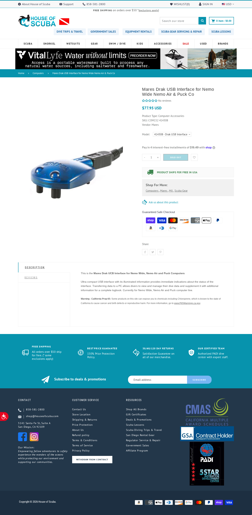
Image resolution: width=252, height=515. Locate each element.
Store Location (81, 414)
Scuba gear (181, 190)
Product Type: (150, 116)
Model (145, 134)
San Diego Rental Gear (140, 435)
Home (21, 73)
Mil (171, 190)
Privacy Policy (81, 450)
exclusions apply (148, 10)
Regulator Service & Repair (143, 440)
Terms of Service (82, 445)
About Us (78, 430)
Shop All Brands (136, 409)
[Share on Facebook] (145, 252)
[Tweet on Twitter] (153, 252)
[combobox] (179, 20)
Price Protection (82, 424)
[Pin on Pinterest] (160, 252)
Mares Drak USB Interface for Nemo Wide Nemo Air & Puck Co (83, 73)
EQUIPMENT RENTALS (138, 31)
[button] (149, 100)
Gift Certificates (136, 414)
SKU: (145, 120)
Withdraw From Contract (92, 459)
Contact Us (79, 409)
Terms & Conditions (84, 440)
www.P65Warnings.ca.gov (187, 303)
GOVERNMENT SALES (103, 31)
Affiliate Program (137, 450)
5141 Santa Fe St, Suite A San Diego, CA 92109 (34, 424)
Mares (164, 190)
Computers (38, 73)
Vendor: (146, 124)
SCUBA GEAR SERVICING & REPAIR (181, 31)
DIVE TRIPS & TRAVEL (70, 31)
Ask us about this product (163, 202)
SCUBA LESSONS (221, 31)
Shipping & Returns (84, 419)
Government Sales (137, 445)
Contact (24, 400)
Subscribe (199, 379)
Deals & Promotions (139, 419)
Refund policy (81, 435)
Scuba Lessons (135, 424)
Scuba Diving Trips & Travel (144, 430)
